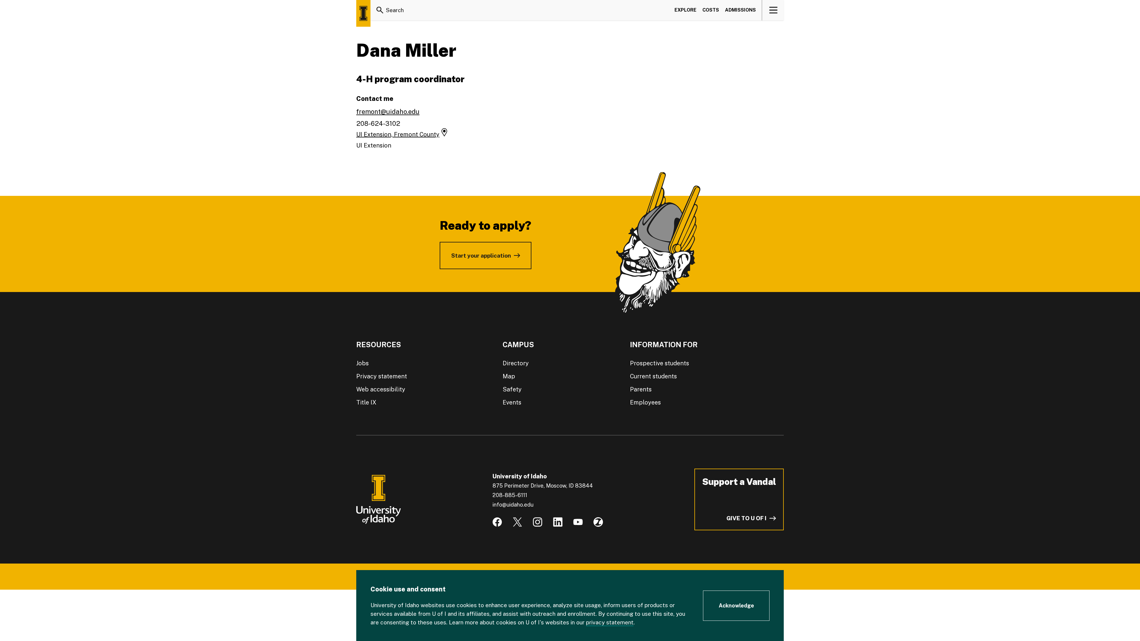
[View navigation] (773, 10)
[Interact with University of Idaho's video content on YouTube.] (578, 522)
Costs (710, 10)
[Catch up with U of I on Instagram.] (537, 522)
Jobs (362, 363)
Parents (641, 389)
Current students (653, 376)
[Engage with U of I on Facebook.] (497, 522)
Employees (645, 402)
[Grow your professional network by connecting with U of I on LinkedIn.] (558, 522)
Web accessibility (380, 389)
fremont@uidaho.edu (387, 111)
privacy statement (610, 622)
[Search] (380, 10)
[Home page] (363, 13)
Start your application (481, 255)
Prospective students (659, 363)
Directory (516, 363)
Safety (512, 389)
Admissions (740, 10)
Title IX (366, 402)
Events (512, 402)
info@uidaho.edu (513, 505)
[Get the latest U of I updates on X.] (517, 522)
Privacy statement (381, 376)
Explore (685, 10)
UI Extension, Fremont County (397, 134)
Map (509, 376)
